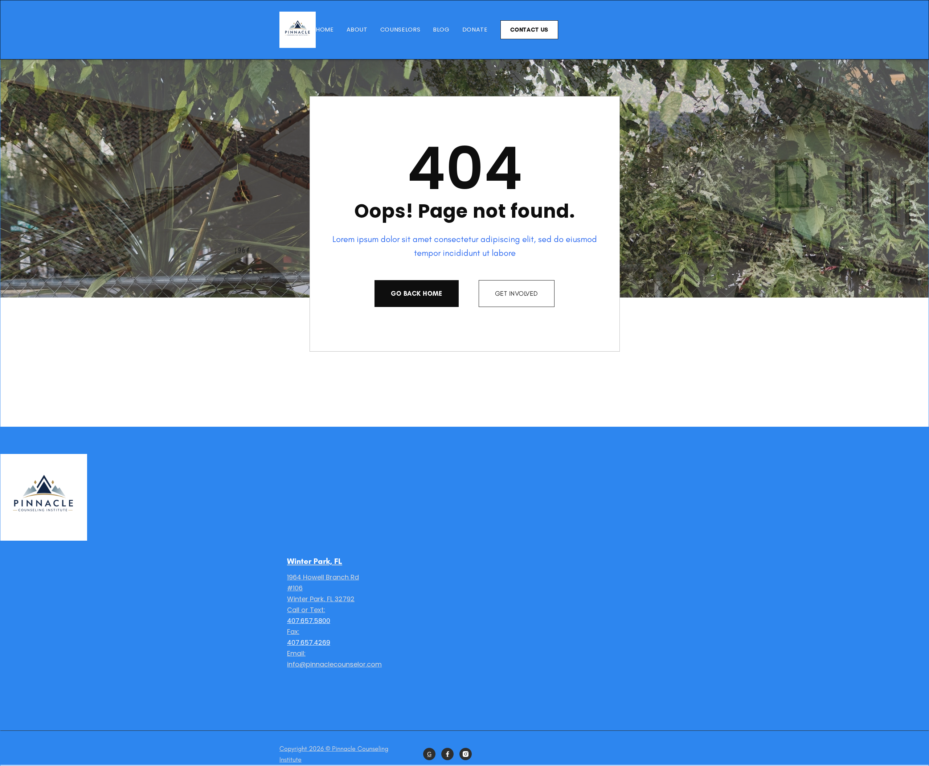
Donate (475, 29)
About (357, 29)
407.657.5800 (308, 620)
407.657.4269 (308, 642)
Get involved (516, 294)
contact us (529, 29)
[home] (297, 30)
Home (325, 29)
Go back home (416, 294)
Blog (441, 29)
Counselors (400, 29)
